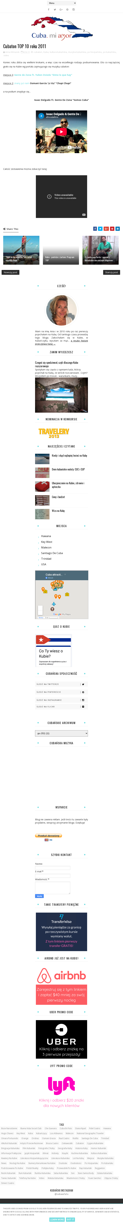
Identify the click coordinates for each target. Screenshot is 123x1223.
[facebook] (48, 9)
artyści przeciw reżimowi (31, 1143)
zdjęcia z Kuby (111, 1178)
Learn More (57, 1219)
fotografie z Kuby (46, 1148)
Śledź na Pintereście (49, 692)
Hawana (46, 536)
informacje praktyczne (11, 1153)
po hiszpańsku (94, 52)
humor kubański (98, 1148)
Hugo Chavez (7, 1133)
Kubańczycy (41, 1133)
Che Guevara (51, 1128)
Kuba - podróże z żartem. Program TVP (59, 258)
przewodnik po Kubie (66, 1168)
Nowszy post (10, 272)
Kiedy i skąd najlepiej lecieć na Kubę (69, 455)
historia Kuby (81, 1148)
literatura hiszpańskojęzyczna (34, 1158)
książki (65, 1153)
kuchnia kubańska (79, 1153)
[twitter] (55, 9)
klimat (45, 1153)
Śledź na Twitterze (48, 684)
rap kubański (85, 1168)
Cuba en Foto (66, 1128)
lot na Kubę (78, 1158)
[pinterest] (67, 9)
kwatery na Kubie (9, 1158)
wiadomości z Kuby (76, 1178)
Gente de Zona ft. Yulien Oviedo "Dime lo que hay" (43, 74)
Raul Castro (64, 1138)
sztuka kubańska (104, 1173)
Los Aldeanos (56, 1133)
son (72, 1173)
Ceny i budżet (58, 497)
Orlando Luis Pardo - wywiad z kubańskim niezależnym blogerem (99, 258)
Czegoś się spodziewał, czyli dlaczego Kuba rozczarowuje (56, 364)
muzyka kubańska (77, 52)
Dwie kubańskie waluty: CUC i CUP (68, 469)
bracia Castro (52, 1143)
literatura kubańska (60, 1158)
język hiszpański (32, 1153)
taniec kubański (8, 1178)
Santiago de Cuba (52, 553)
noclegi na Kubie (17, 1163)
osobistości (75, 1163)
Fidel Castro (94, 1128)
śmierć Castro (7, 1183)
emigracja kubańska (10, 1148)
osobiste (63, 1163)
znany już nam (21, 83)
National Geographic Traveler (90, 1133)
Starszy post (111, 272)
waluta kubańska (55, 1178)
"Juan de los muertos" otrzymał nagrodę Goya (19, 258)
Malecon (46, 547)
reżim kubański (8, 1173)
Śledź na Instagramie (49, 700)
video (6, 55)
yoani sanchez (94, 1178)
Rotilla (75, 1138)
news (3, 1163)
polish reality (32, 1168)
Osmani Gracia (49, 1138)
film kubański (29, 1148)
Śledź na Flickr (46, 707)
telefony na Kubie (27, 1178)
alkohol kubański (9, 1143)
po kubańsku (109, 52)
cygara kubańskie (95, 1143)
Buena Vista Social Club (30, 1128)
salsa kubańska (61, 1173)
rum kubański (25, 1173)
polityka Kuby (48, 1168)
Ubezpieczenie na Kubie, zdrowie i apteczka (68, 485)
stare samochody (86, 1173)
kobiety (55, 1153)
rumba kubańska (42, 1173)
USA (43, 564)
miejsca (90, 1158)
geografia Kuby (65, 1148)
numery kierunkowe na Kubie (42, 1163)
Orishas (35, 1138)
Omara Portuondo (9, 1138)
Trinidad (46, 558)
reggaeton (100, 1168)
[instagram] (73, 9)
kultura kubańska (58, 52)
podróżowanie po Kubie (12, 1168)
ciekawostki (67, 1143)
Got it (70, 1219)
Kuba (46, 52)
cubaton (38, 52)
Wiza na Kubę (58, 511)
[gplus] (61, 9)
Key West (46, 542)
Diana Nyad (80, 1128)
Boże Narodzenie (9, 1128)
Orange (24, 1138)
